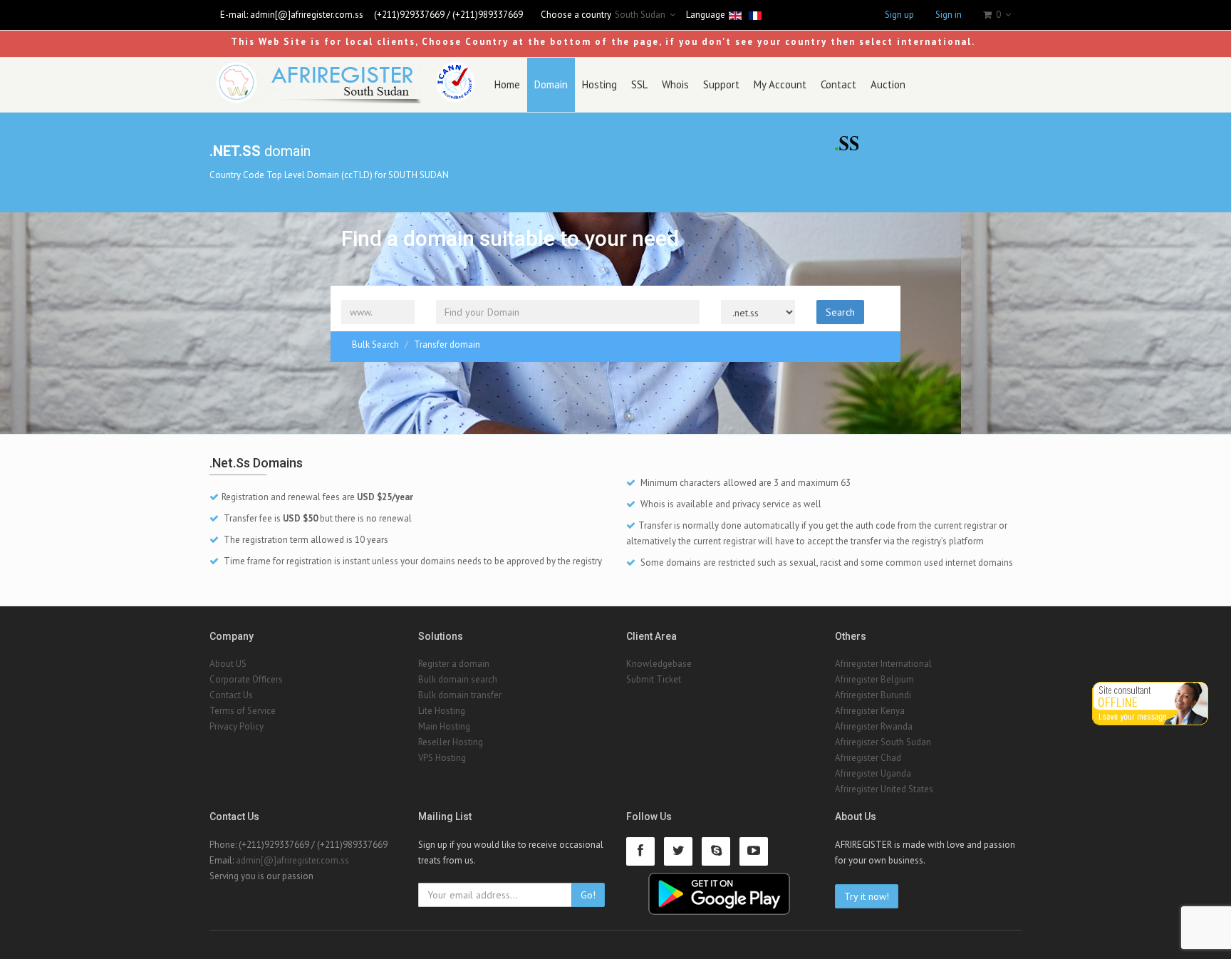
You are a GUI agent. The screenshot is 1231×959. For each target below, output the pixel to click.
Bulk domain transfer (460, 695)
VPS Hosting (442, 758)
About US (227, 664)
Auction (888, 84)
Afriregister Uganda (873, 773)
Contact (838, 84)
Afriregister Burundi (873, 695)
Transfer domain (447, 344)
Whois (675, 84)
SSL (639, 84)
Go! (588, 894)
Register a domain (453, 664)
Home (507, 84)
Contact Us (231, 695)
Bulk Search (375, 344)
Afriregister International (883, 664)
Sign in (948, 15)
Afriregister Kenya (870, 711)
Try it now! (866, 896)
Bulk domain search (457, 679)
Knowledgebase (659, 664)
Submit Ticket (653, 679)
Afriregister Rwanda (874, 726)
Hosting (599, 84)
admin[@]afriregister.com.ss (306, 15)
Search (840, 312)
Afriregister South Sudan (883, 742)
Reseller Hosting (450, 742)
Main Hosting (444, 726)
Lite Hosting (441, 711)
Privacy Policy (236, 726)
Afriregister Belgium (874, 679)
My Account (780, 84)
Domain (551, 84)
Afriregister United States (884, 789)
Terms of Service (242, 711)
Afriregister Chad (868, 758)
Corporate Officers (246, 679)
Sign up (899, 15)
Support (721, 84)
